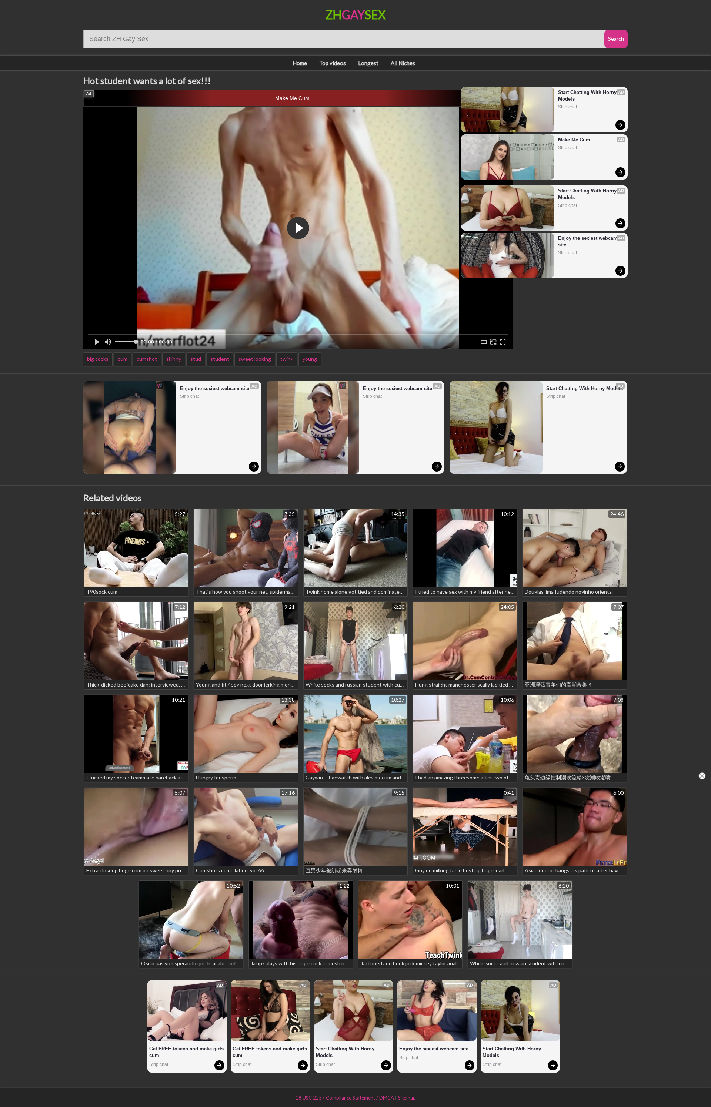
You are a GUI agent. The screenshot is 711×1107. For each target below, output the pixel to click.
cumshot (147, 359)
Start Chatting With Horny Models (588, 96)
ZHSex (356, 14)
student (219, 359)
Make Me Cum (292, 98)
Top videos (332, 63)
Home (300, 63)
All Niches (403, 63)
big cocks (98, 359)
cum (122, 359)
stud (195, 359)
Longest (368, 63)
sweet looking (254, 359)
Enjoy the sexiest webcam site (588, 241)
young (310, 359)
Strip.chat (567, 107)
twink (286, 359)
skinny (173, 359)
